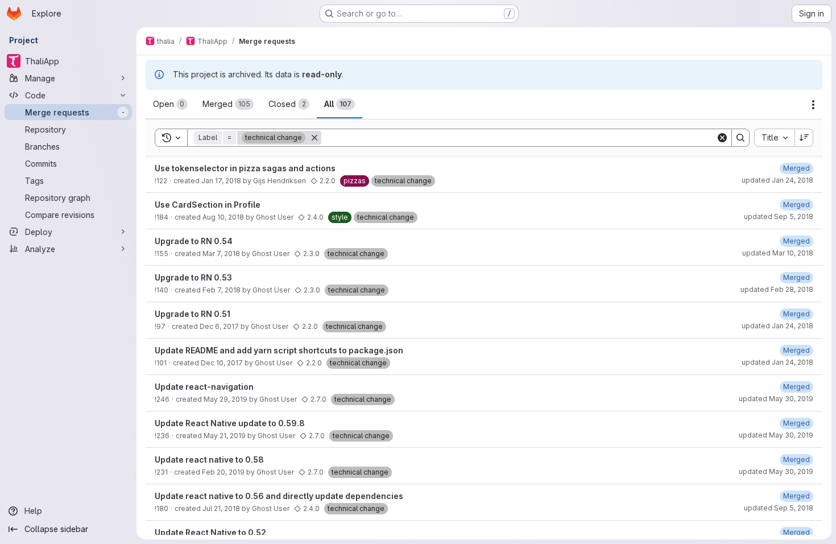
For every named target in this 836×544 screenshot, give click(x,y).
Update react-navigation (204, 386)
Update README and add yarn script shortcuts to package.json (279, 350)
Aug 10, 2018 (223, 217)
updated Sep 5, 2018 (778, 216)
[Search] (740, 138)
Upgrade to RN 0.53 (193, 277)
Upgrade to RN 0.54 (194, 241)
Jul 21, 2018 (221, 508)
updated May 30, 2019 (776, 398)
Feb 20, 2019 (223, 472)
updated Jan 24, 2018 (777, 180)
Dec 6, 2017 (219, 326)
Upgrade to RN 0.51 (192, 314)
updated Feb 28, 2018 (776, 289)
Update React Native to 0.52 (210, 532)
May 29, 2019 (225, 399)
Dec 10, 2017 (222, 362)
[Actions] (813, 105)
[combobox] (774, 138)
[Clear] (722, 138)
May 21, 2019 (225, 435)
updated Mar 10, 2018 (777, 253)
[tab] (170, 104)
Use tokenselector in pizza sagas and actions (245, 168)
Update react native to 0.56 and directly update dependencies (279, 496)
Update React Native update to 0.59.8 (230, 423)
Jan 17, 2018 (221, 180)
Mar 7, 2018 (221, 253)
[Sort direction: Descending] (804, 138)
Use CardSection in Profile (207, 204)
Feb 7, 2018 (221, 290)
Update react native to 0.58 (209, 459)
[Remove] (314, 138)
